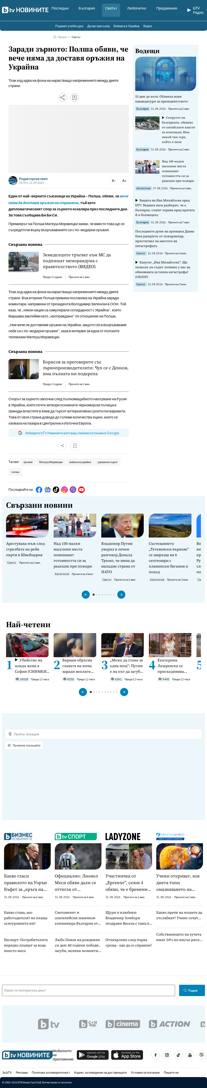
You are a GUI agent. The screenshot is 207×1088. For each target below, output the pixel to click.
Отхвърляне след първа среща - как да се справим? (129, 942)
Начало (62, 37)
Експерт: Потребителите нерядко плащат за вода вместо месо (26, 945)
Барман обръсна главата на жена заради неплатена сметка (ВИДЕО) (78, 665)
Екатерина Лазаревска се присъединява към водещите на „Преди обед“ (173, 665)
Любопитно (136, 8)
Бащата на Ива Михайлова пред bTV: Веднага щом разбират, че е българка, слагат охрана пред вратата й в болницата (165, 207)
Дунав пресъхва (98, 26)
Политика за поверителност (51, 1072)
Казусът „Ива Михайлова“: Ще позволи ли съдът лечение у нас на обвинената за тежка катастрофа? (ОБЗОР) (162, 269)
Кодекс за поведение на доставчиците (100, 1072)
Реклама (22, 1072)
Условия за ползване (145, 1072)
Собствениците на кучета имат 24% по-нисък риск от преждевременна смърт (178, 937)
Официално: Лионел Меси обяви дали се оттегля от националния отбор (76, 883)
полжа (15, 472)
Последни (60, 8)
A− (114, 180)
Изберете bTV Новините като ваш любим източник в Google (72, 433)
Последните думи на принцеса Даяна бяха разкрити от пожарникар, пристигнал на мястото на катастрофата (164, 238)
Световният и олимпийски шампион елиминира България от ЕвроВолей (76, 918)
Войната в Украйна (126, 26)
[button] (86, 595)
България (87, 8)
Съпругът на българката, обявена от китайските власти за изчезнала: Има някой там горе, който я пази (178, 129)
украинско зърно (107, 462)
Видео (147, 26)
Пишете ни (171, 1072)
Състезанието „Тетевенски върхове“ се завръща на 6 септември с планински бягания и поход (169, 557)
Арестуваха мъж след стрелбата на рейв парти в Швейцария (25, 549)
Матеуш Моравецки (51, 462)
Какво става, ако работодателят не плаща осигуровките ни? (25, 918)
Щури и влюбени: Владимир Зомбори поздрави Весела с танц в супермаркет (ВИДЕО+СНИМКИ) (127, 918)
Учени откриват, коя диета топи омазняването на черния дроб (178, 883)
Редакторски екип (33, 179)
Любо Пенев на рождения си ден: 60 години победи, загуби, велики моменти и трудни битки (78, 945)
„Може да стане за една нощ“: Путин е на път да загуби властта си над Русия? (126, 665)
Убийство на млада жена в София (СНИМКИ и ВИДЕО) (32, 665)
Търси (192, 990)
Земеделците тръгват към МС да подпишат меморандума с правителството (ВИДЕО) (77, 260)
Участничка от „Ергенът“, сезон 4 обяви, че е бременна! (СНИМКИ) (128, 883)
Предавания (166, 8)
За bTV (7, 1072)
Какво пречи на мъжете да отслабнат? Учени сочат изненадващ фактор (179, 915)
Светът (111, 8)
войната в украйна (80, 462)
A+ (124, 180)
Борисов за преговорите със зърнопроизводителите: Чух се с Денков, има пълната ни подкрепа (86, 368)
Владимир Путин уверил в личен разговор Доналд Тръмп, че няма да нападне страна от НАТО (118, 557)
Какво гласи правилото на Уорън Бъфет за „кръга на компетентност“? (25, 883)
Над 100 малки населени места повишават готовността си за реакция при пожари (178, 171)
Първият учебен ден (69, 26)
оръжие (28, 462)
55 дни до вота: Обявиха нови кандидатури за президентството (161, 98)
